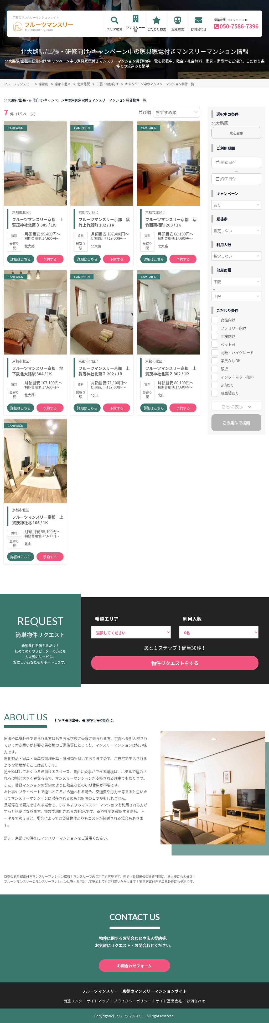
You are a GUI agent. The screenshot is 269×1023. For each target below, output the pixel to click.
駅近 (224, 368)
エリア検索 (114, 29)
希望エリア (106, 618)
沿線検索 (177, 29)
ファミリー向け (233, 328)
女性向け (228, 319)
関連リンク (73, 1000)
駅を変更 (236, 132)
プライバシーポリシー (132, 1000)
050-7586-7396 (239, 26)
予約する (50, 259)
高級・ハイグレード (237, 352)
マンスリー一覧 (135, 29)
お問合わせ (198, 29)
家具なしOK (230, 360)
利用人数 (192, 618)
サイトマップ (98, 1000)
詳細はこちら (20, 259)
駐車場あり (230, 393)
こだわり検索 (156, 29)
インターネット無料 (237, 377)
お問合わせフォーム (134, 965)
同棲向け (228, 336)
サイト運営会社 (169, 1000)
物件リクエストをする (175, 663)
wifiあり (227, 385)
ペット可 (228, 344)
